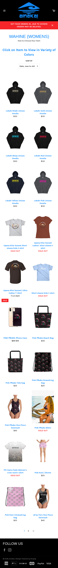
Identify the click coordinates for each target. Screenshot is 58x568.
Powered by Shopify (29, 559)
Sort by (29, 61)
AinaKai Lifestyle (15, 559)
